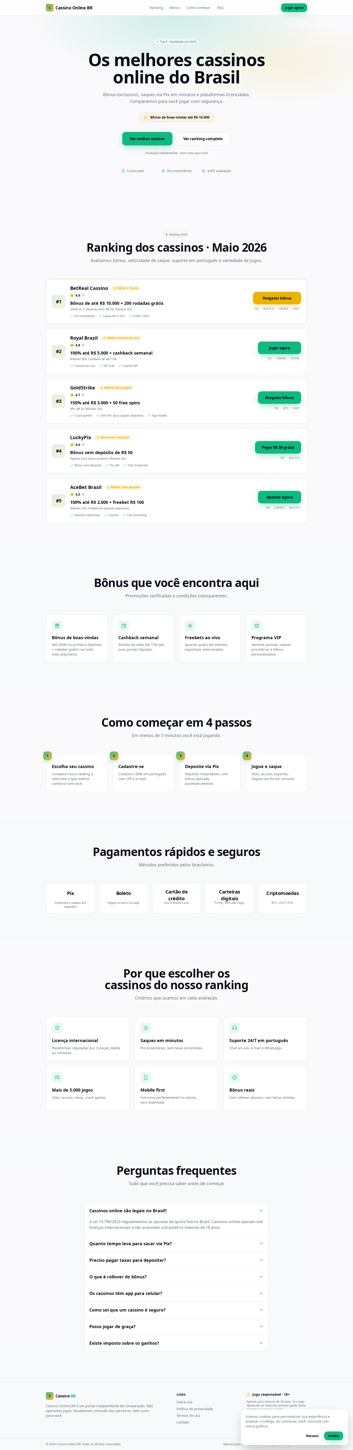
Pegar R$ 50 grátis (278, 447)
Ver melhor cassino (147, 138)
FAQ (220, 7)
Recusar (312, 1435)
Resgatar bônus (277, 298)
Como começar (198, 7)
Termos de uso (188, 1415)
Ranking (156, 7)
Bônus (175, 7)
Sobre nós (184, 1402)
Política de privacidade (194, 1408)
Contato (182, 1422)
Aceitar (333, 1435)
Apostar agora (280, 497)
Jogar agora (294, 7)
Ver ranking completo (203, 138)
